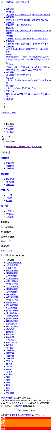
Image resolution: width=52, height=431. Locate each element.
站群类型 (10, 163)
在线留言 (10, 214)
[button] (5, 112)
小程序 (9, 198)
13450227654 (6, 251)
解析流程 (10, 185)
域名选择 (10, 182)
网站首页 (10, 9)
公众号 (9, 195)
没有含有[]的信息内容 (24, 147)
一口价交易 (17, 406)
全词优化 (5, 174)
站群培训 (10, 168)
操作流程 (10, 179)
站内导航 (10, 129)
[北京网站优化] (26, 2)
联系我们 (10, 217)
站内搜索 (10, 132)
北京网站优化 (7, 398)
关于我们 (5, 206)
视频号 (9, 201)
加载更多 (5, 152)
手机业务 (5, 190)
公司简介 (10, 211)
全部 (8, 49)
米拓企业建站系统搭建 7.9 (21, 415)
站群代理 (10, 166)
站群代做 (5, 158)
